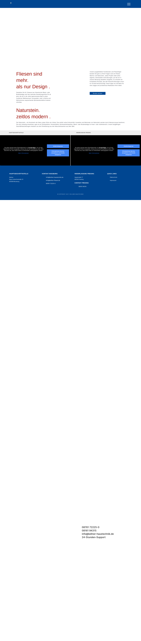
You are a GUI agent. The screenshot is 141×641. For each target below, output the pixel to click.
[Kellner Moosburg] (11, 3)
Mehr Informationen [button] (23, 153)
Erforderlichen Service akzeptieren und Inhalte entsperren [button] (58, 152)
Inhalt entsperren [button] (58, 146)
